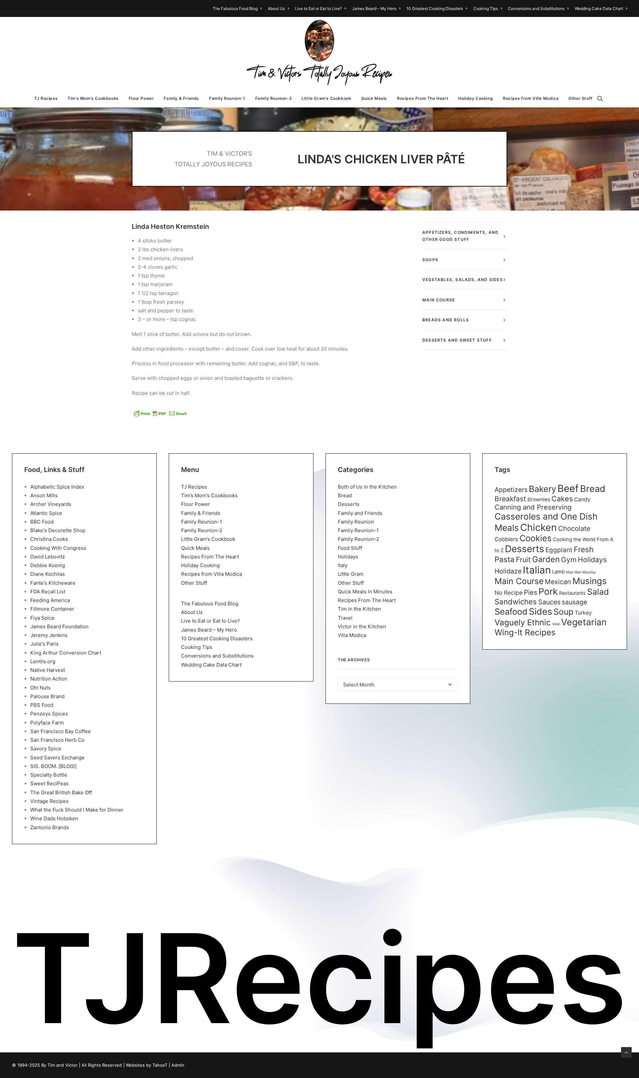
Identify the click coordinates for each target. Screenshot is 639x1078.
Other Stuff (580, 98)
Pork (548, 591)
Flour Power (141, 98)
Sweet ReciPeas (49, 783)
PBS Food (41, 705)
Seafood (511, 611)
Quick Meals (374, 98)
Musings (589, 581)
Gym (568, 559)
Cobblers (506, 539)
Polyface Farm (47, 722)
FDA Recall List (47, 591)
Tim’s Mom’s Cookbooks (93, 98)
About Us (276, 8)
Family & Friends (181, 98)
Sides (540, 611)
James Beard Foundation (59, 626)
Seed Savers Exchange (57, 757)
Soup (563, 612)
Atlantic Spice (46, 513)
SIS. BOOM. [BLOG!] (53, 766)
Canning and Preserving (533, 507)
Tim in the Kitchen (359, 609)
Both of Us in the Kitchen (367, 487)
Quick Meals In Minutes (365, 591)
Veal (556, 624)
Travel (345, 618)
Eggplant (558, 550)
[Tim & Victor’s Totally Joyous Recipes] (320, 53)
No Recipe (509, 592)
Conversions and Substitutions (536, 8)
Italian (537, 570)
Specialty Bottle (48, 775)
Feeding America (50, 600)
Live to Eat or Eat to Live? (318, 8)
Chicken (538, 527)
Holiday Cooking (475, 98)
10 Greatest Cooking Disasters (434, 8)
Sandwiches (516, 601)
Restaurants (572, 593)
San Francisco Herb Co (57, 740)
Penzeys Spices (49, 713)
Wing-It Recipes (525, 632)
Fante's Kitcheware (53, 583)
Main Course (519, 581)
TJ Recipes (46, 98)
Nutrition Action (48, 679)
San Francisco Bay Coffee (60, 731)
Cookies (535, 538)
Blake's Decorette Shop (58, 530)
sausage (574, 602)
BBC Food (42, 522)
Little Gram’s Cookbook (326, 98)
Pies (530, 592)
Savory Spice (45, 748)
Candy (582, 499)
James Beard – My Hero (374, 8)
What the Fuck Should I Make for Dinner (76, 810)
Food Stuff (350, 548)
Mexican (558, 582)
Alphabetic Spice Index (57, 487)
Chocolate (574, 528)
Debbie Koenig (47, 565)
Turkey (583, 612)
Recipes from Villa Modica (530, 98)
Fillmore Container (52, 609)
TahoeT (159, 1065)
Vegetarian (584, 622)
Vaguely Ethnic (523, 622)
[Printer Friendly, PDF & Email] (160, 413)
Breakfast (510, 499)
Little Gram (350, 574)
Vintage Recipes (49, 801)
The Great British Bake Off (61, 792)
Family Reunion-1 (227, 98)
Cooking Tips (485, 8)
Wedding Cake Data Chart (599, 8)
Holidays (348, 556)
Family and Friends (360, 513)
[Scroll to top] (626, 1052)
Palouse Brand (47, 696)
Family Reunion (356, 522)
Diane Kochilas (47, 574)
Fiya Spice (42, 618)
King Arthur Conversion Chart (65, 653)
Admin (177, 1065)
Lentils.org (42, 661)
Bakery (542, 489)
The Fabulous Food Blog (235, 8)
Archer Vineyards (50, 504)
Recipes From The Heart (422, 98)
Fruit (523, 559)
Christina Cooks (49, 539)
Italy (342, 565)
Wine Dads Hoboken (54, 818)
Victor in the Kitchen (362, 626)
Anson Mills (44, 495)
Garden (546, 559)
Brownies (539, 499)
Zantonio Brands (49, 827)
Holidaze (508, 571)
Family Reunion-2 (273, 98)
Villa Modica (352, 635)
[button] (603, 98)
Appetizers (511, 490)
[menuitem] (238, 8)
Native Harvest (47, 670)
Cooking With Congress (58, 548)
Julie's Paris (44, 644)
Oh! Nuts (40, 688)
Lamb (558, 572)
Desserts (348, 504)
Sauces (549, 602)
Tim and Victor (63, 1065)
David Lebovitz (47, 556)
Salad (598, 592)
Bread (345, 495)
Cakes (562, 498)
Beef (568, 488)
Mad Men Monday (581, 572)
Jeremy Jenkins (49, 635)
